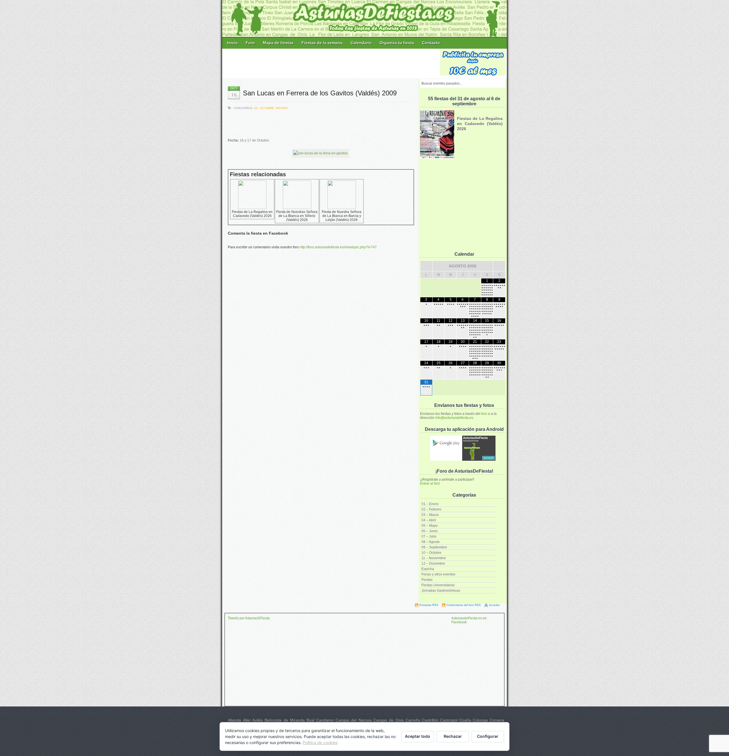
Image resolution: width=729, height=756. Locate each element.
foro (484, 414)
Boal (310, 720)
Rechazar (453, 736)
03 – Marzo (430, 515)
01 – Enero (430, 504)
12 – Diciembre (433, 564)
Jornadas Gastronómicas (440, 591)
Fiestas (427, 580)
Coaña (465, 720)
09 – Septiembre (434, 547)
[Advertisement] (331, 63)
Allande (234, 720)
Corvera (497, 720)
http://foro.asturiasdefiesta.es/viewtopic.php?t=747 (338, 247)
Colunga (480, 720)
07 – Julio (429, 536)
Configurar (487, 736)
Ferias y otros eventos (438, 574)
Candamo (325, 720)
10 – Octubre (431, 553)
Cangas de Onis (388, 720)
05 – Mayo (429, 526)
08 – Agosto (430, 542)
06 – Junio (429, 531)
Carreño (413, 720)
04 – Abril (428, 520)
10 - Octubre (264, 108)
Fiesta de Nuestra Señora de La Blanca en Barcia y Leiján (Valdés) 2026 (341, 216)
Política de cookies (320, 742)
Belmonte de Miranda (285, 720)
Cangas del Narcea (353, 720)
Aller (247, 720)
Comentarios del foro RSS (464, 605)
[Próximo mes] (499, 266)
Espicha (427, 569)
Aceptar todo (417, 736)
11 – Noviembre (433, 558)
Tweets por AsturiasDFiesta (249, 618)
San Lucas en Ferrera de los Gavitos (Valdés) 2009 (320, 93)
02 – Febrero (431, 509)
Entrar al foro (430, 483)
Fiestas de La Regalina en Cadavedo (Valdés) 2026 (252, 214)
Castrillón (430, 720)
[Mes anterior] (426, 266)
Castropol (449, 720)
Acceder (494, 605)
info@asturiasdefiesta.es (454, 418)
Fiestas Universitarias (438, 585)
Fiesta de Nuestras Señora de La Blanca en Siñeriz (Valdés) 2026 (297, 216)
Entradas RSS (428, 605)
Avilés (257, 720)
